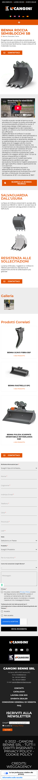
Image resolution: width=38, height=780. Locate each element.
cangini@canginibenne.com (21, 682)
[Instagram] (27, 649)
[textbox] (18, 468)
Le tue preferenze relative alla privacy (21, 773)
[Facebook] (10, 649)
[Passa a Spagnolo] (27, 16)
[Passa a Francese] (19, 16)
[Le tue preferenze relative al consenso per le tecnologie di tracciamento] (2, 585)
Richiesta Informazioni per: (10, 464)
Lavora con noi (19, 2)
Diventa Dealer (31, 2)
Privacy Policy (25, 592)
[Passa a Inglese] (15, 16)
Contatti (19, 688)
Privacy (3, 589)
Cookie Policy (19, 754)
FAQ (19, 705)
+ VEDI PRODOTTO (19, 355)
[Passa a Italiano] (10, 16)
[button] (19, 22)
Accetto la (8, 726)
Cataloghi (19, 692)
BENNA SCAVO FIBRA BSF (19, 352)
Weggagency (19, 767)
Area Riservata (7, 2)
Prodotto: (4, 546)
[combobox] (19, 468)
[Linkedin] (16, 649)
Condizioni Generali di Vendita (19, 702)
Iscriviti (7, 730)
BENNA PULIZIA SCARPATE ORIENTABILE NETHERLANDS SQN (19, 437)
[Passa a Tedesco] (23, 16)
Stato (2, 537)
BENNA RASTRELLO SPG (19, 386)
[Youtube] (21, 649)
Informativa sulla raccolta (12, 777)
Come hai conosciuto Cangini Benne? (13, 564)
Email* (6, 723)
